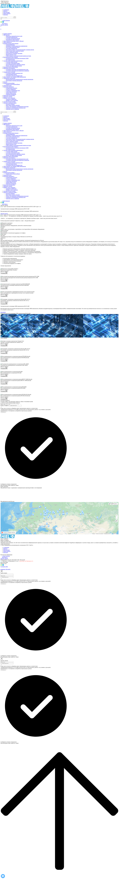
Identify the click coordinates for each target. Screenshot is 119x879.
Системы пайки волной (11, 62)
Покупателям (6, 12)
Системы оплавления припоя (13, 38)
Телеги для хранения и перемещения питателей (17, 106)
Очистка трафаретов (11, 89)
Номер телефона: (5, 405)
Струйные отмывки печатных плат (14, 73)
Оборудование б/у (7, 42)
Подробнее (3, 312)
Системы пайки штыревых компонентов (12, 60)
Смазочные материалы (11, 91)
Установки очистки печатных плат (14, 75)
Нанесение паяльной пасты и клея (14, 36)
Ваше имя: (3, 404)
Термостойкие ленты (11, 93)
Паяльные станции (7, 96)
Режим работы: (4, 559)
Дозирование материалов (9, 78)
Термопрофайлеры (10, 44)
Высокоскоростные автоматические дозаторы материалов (19, 79)
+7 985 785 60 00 (6, 20)
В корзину (3, 273)
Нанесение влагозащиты (9, 68)
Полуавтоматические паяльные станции (15, 64)
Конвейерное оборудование (12, 39)
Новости (5, 11)
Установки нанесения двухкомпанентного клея (17, 69)
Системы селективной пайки (13, 63)
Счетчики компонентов (11, 48)
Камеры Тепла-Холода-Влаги (13, 84)
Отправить (3, 412)
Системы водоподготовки (9, 101)
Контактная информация (6, 554)
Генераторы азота (7, 85)
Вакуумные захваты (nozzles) (13, 105)
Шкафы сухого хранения (9, 97)
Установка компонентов (11, 37)
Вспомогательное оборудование (10, 43)
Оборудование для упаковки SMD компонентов (14, 76)
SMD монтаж (6, 34)
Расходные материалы (8, 86)
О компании (6, 9)
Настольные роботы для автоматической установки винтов (20, 49)
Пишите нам (3, 563)
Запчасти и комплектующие (9, 102)
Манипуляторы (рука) (11, 54)
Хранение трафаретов (11, 99)
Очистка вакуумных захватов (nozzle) (15, 51)
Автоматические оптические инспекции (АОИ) (17, 58)
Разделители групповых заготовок (14, 53)
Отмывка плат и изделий (9, 72)
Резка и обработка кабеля (12, 52)
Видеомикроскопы (10, 59)
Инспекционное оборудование (10, 57)
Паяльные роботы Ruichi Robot (10, 67)
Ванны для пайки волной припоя (14, 65)
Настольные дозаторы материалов (14, 80)
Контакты (5, 14)
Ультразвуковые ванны (11, 74)
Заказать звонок (4, 24)
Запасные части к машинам (12, 109)
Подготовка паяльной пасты (12, 47)
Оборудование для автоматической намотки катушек (18, 55)
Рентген (5, 81)
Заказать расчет (4, 213)
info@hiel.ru (5, 23)
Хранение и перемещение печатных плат (15, 107)
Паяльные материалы (11, 94)
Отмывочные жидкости (11, 88)
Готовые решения (7, 33)
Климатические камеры (8, 83)
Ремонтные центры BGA (9, 95)
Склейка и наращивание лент (13, 90)
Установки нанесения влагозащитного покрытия (17, 70)
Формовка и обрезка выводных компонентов (16, 46)
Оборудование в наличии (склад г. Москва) (13, 41)
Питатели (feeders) (10, 104)
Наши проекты (6, 13)
